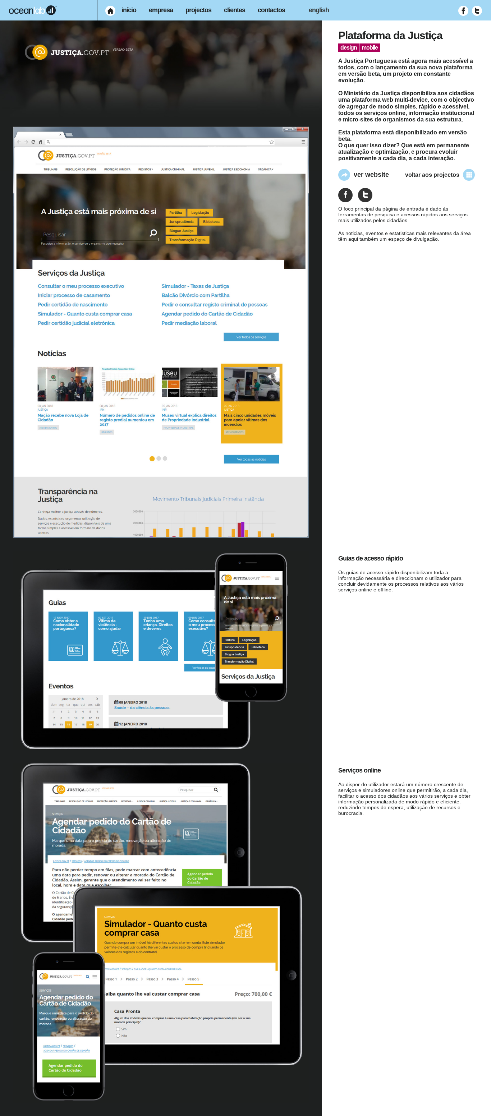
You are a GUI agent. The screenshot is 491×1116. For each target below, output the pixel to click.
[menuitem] (110, 11)
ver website (371, 174)
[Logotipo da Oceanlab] (33, 10)
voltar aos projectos (432, 175)
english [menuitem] (319, 10)
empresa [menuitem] (161, 10)
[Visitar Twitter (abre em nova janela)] (477, 11)
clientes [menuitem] (234, 10)
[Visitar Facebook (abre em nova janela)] (463, 11)
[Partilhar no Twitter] (365, 195)
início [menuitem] (128, 10)
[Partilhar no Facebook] (345, 195)
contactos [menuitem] (271, 10)
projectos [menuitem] (198, 10)
